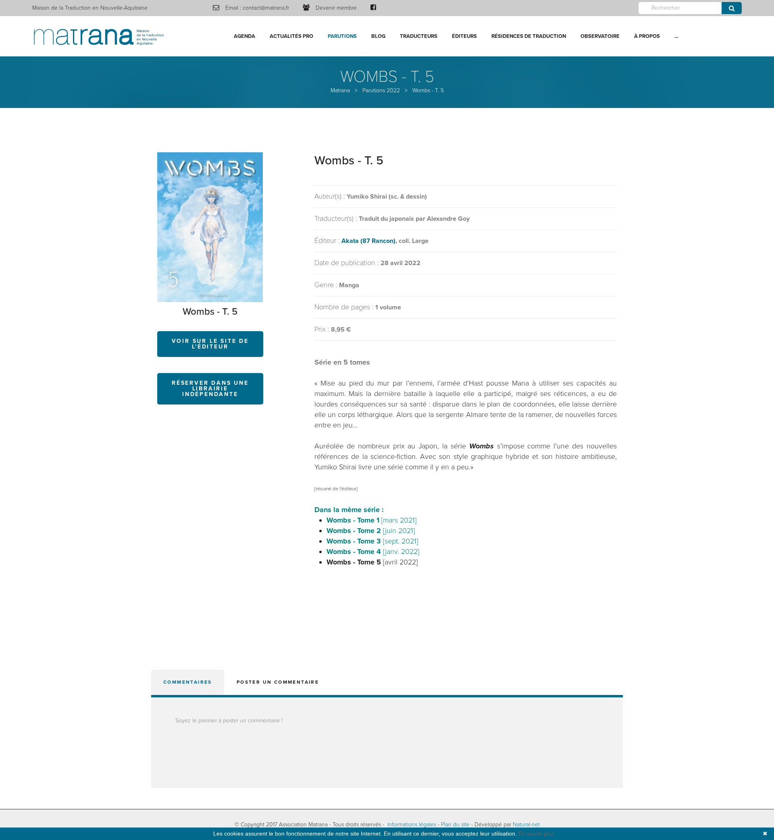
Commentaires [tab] (187, 682)
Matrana (340, 90)
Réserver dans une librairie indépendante (210, 389)
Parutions (342, 36)
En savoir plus (536, 833)
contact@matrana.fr (266, 7)
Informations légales (411, 824)
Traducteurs (418, 36)
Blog (378, 36)
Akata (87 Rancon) (368, 241)
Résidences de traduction (528, 36)
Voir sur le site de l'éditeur (210, 344)
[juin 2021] (371, 530)
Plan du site (455, 824)
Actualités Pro (291, 36)
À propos (647, 36)
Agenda (244, 36)
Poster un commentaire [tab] (278, 682)
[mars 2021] (371, 520)
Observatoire (600, 36)
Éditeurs (464, 36)
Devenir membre (336, 7)
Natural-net (526, 824)
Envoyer (732, 8)
